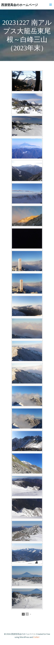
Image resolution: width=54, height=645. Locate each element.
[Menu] (50, 5)
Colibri (36, 637)
